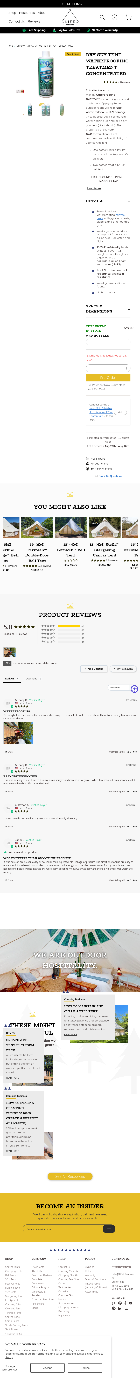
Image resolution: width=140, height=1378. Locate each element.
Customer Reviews (42, 1275)
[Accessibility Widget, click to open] (134, 689)
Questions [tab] (31, 678)
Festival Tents (12, 1283)
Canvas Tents (12, 1266)
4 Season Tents (13, 1333)
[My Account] (114, 17)
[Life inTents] (70, 17)
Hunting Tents (12, 1287)
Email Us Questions (110, 476)
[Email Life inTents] (126, 1309)
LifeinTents (121, 1267)
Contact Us (64, 1266)
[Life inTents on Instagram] (114, 1303)
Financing (63, 1311)
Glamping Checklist (68, 1275)
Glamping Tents (13, 1271)
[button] (12, 13)
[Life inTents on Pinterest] (120, 1303)
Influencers (38, 1303)
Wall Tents (11, 1279)
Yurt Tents (10, 1292)
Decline (85, 1367)
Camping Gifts (13, 1304)
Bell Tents (10, 1275)
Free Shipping (98, 458)
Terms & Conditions (95, 1279)
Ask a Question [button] (95, 668)
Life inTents (38, 1266)
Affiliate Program (41, 1287)
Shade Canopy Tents (16, 1325)
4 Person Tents (13, 1312)
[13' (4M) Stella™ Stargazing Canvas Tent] (105, 527)
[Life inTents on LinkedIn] (119, 1309)
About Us (37, 1271)
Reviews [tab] (9, 678)
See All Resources (70, 1176)
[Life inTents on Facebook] (125, 1303)
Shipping (89, 1266)
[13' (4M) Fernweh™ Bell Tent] (71, 527)
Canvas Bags (12, 1316)
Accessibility (91, 1291)
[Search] (102, 17)
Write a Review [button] (125, 668)
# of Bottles (97, 335)
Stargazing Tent (14, 1296)
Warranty (90, 1275)
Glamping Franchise (43, 1299)
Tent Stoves (11, 1329)
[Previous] (13, 74)
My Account (64, 1315)
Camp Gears (12, 1321)
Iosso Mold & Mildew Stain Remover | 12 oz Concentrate (101, 412)
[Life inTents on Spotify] (114, 1309)
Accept (47, 1367)
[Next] (78, 74)
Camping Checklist (68, 1271)
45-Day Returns (99, 463)
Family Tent (11, 1300)
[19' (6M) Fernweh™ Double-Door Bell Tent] (37, 527)
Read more (12, 1077)
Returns (89, 1271)
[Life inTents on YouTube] (130, 1303)
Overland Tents (13, 1308)
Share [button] (10, 751)
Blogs (35, 1307)
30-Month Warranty (102, 468)
